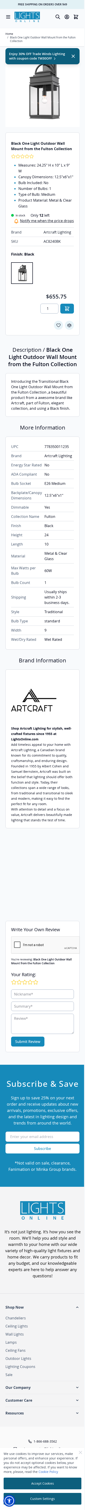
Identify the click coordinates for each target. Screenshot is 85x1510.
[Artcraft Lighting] (42, 700)
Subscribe (42, 1148)
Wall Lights (14, 1334)
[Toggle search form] (57, 16)
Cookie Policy (48, 1472)
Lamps (11, 1342)
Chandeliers (15, 1318)
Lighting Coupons (20, 1366)
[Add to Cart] (67, 309)
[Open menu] (8, 17)
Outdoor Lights (18, 1358)
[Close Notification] (73, 56)
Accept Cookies (42, 1483)
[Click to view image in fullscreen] (42, 90)
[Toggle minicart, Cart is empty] (76, 16)
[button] (42, 1307)
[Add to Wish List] (58, 325)
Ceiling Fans (15, 1350)
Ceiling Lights (16, 1326)
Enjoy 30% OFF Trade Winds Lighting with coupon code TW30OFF (37, 56)
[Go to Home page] (27, 17)
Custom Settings (42, 1499)
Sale (8, 1374)
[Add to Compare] (69, 325)
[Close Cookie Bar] (80, 1452)
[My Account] (66, 16)
